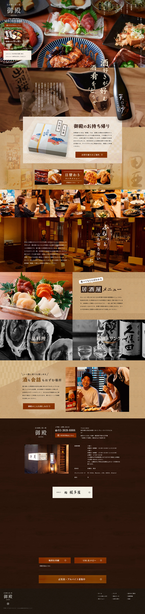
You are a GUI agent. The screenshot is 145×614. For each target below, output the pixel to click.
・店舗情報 (129, 596)
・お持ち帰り (115, 599)
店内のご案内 (127, 9)
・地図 (128, 599)
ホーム (100, 6)
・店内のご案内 (131, 593)
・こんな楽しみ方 (102, 596)
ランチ (113, 6)
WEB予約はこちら (14, 25)
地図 (136, 5)
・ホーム (99, 593)
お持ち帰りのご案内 (91, 154)
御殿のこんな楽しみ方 (38, 406)
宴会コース (117, 8)
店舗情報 (131, 7)
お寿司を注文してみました (19, 56)
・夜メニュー (101, 599)
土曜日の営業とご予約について (14, 62)
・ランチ (114, 593)
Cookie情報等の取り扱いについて (24, 608)
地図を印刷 (54, 560)
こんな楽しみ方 (104, 9)
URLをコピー (89, 560)
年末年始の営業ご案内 (17, 54)
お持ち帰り (121, 8)
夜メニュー (108, 8)
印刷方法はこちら (45, 566)
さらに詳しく (26, 48)
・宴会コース (115, 596)
